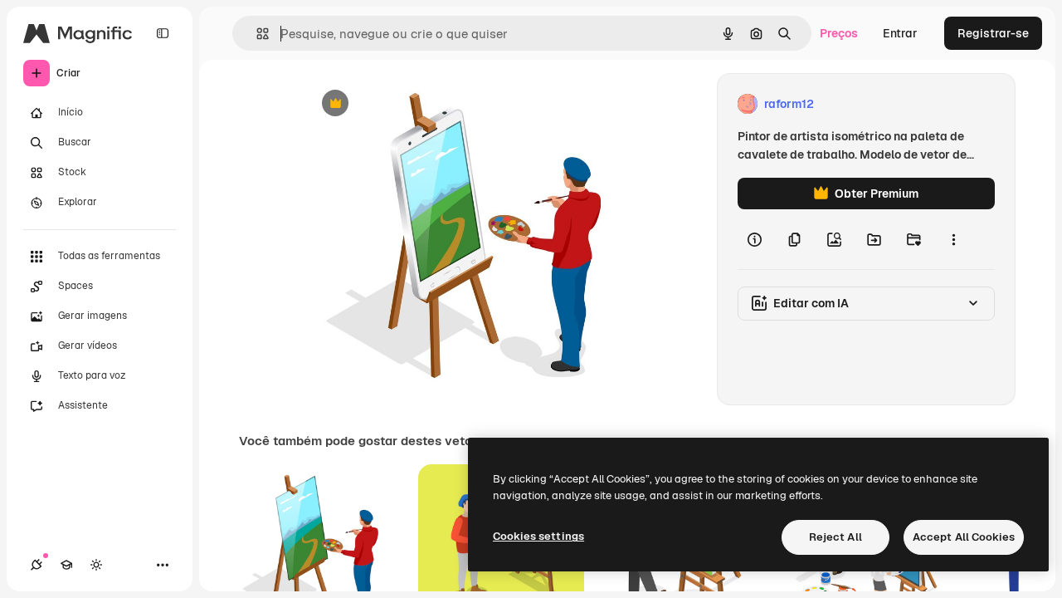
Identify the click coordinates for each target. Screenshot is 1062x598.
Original (411, 104)
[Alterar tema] (96, 564)
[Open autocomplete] (256, 33)
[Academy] (66, 564)
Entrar (900, 33)
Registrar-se (993, 33)
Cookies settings (538, 536)
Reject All (835, 537)
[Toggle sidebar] (162, 33)
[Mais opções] (953, 239)
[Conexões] (36, 564)
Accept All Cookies (964, 537)
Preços (839, 33)
